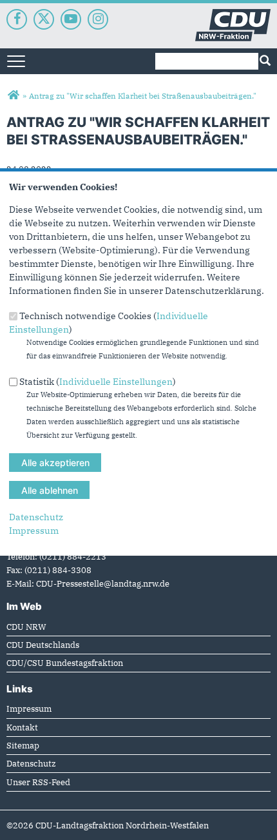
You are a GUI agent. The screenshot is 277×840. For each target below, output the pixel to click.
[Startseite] (233, 15)
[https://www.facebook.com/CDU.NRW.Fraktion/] (16, 19)
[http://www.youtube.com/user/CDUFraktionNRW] (71, 19)
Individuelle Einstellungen (116, 381)
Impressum (34, 530)
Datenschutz (36, 517)
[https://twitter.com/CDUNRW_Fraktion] (43, 19)
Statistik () (97, 381)
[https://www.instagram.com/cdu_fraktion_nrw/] (98, 19)
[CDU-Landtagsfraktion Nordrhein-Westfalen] (13, 95)
